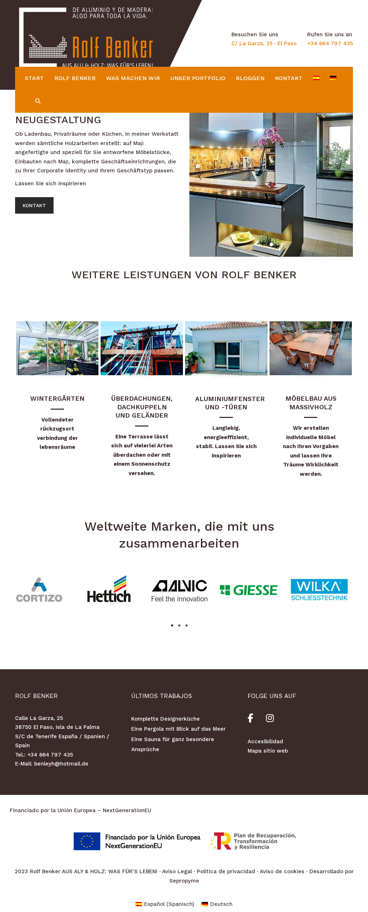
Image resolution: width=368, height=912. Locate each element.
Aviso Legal (177, 871)
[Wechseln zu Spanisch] (316, 78)
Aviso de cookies (282, 871)
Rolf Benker (75, 78)
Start (34, 78)
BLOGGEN (250, 78)
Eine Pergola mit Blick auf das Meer (178, 729)
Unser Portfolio (197, 78)
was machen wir (133, 78)
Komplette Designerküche (165, 719)
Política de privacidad (226, 871)
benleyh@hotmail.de (61, 763)
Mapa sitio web (268, 751)
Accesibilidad (265, 741)
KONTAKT (289, 78)
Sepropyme (184, 881)
